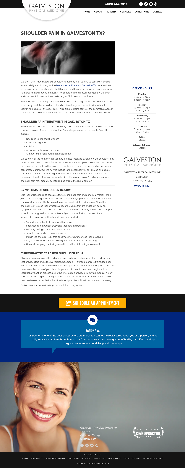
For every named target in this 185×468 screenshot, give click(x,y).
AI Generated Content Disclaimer (93, 464)
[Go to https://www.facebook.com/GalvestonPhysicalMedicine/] (141, 4)
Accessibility (37, 458)
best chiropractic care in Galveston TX (76, 85)
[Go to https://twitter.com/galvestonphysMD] (146, 4)
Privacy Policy (114, 458)
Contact (158, 11)
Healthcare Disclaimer (79, 458)
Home (86, 11)
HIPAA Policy (99, 458)
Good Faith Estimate (153, 458)
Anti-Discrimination (55, 458)
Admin (25, 458)
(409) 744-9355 (116, 4)
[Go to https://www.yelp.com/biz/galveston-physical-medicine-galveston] (156, 4)
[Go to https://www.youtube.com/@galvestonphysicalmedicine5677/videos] (151, 4)
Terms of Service (132, 458)
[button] (92, 303)
